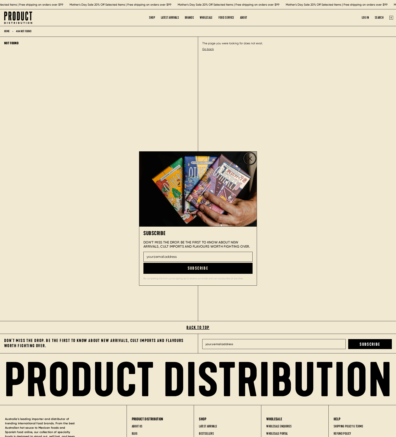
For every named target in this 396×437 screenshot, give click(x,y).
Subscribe (198, 268)
